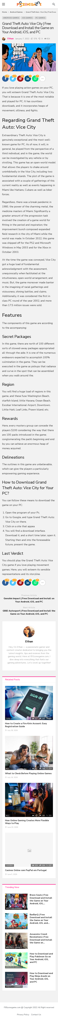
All (7, 769)
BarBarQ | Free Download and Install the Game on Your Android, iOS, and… (41, 919)
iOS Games (27, 18)
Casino (9, 865)
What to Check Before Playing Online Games (28, 773)
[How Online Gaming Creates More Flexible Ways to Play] (29, 800)
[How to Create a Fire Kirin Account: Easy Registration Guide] (29, 703)
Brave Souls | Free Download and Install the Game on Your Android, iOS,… (41, 899)
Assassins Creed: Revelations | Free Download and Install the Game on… (41, 938)
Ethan (10, 38)
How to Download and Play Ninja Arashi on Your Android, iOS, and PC (41, 977)
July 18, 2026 (12, 777)
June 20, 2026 (12, 827)
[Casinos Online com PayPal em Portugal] (29, 850)
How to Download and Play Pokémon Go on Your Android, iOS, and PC (41, 958)
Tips (8, 719)
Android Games (11, 18)
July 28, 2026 (12, 730)
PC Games (40, 18)
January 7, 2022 (22, 38)
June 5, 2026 (12, 874)
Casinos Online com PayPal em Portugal (26, 870)
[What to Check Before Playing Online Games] (29, 753)
